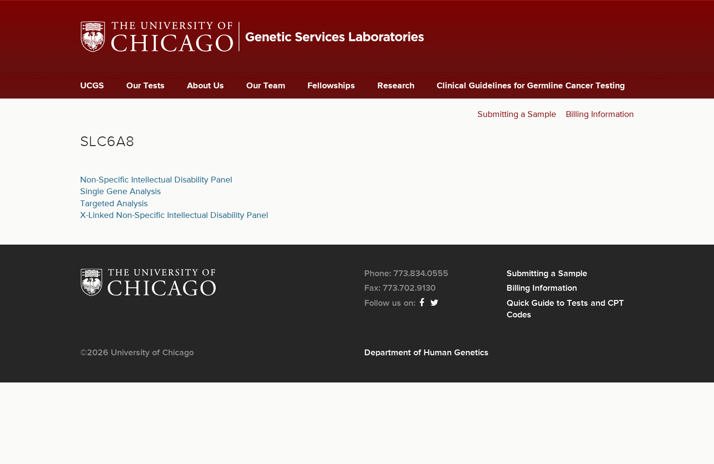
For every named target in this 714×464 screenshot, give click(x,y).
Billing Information (600, 114)
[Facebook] (422, 303)
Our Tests (145, 86)
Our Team (265, 86)
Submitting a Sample (516, 114)
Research (395, 86)
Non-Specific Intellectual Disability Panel (156, 180)
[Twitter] (435, 303)
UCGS (92, 86)
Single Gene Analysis (120, 191)
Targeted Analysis (114, 203)
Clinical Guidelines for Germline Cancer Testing (531, 86)
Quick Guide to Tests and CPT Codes (565, 309)
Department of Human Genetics (426, 352)
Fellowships (331, 86)
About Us (205, 86)
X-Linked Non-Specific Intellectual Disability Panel (174, 215)
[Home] (357, 36)
